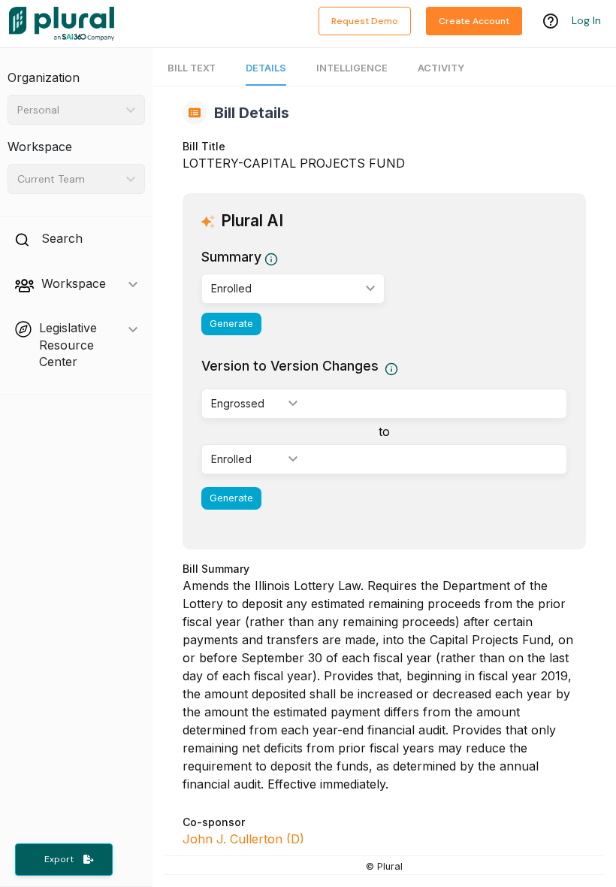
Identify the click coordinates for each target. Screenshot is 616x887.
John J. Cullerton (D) (243, 838)
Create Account (474, 21)
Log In (586, 20)
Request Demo (364, 21)
